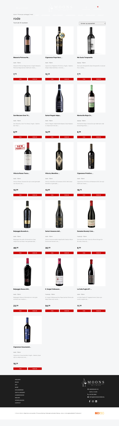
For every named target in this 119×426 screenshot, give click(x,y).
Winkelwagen (90, 15)
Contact (101, 15)
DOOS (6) (35, 79)
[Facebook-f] (89, 401)
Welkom (18, 15)
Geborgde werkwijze (51, 413)
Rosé (37, 15)
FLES (20, 79)
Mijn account (86, 9)
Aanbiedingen (70, 15)
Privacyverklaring (40, 413)
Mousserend (45, 15)
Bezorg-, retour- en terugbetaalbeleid (66, 413)
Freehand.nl (78, 413)
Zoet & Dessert (58, 15)
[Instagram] (92, 401)
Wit (31, 15)
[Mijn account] (86, 7)
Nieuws (80, 15)
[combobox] (26, 8)
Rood (25, 15)
